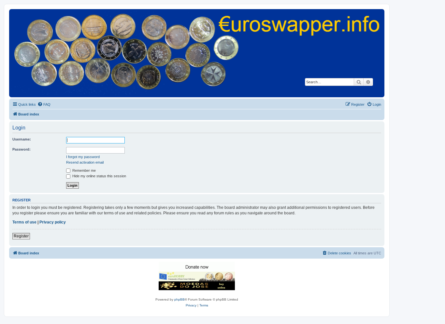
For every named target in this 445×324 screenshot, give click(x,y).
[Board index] (197, 53)
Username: (21, 139)
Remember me (83, 170)
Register (21, 236)
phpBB (179, 299)
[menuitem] (43, 104)
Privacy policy (52, 222)
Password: (21, 149)
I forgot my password (83, 157)
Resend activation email (85, 162)
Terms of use (24, 222)
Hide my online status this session (98, 176)
